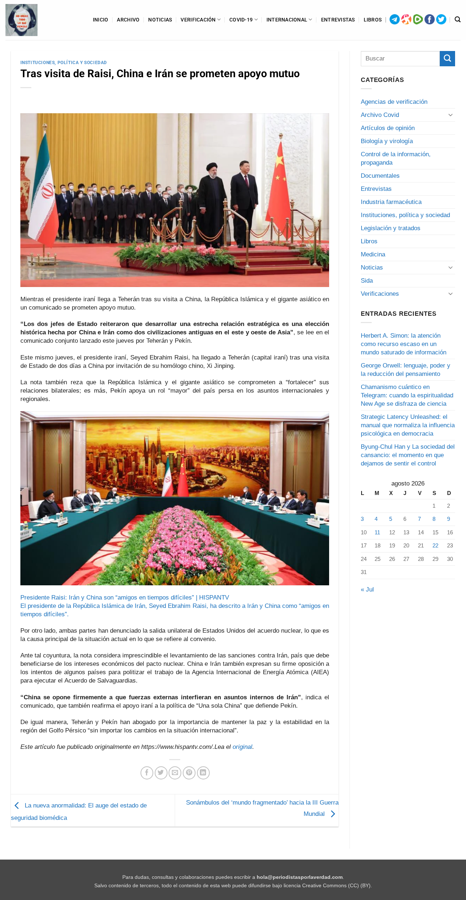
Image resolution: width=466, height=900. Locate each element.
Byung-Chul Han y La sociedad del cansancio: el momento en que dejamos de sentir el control (408, 455)
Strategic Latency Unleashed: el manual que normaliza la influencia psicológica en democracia (408, 425)
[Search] (458, 19)
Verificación (198, 20)
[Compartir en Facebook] (147, 772)
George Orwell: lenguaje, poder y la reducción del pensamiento (405, 369)
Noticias (160, 20)
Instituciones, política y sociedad (63, 62)
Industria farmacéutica (391, 202)
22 (435, 545)
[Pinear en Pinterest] (189, 772)
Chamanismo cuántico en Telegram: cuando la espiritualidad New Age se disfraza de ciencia (407, 395)
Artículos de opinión (388, 128)
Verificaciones (380, 293)
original (242, 746)
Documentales (380, 175)
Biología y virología (387, 141)
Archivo (128, 20)
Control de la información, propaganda (396, 158)
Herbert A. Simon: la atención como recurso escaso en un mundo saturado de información (403, 344)
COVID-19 (241, 20)
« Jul (367, 589)
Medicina (373, 254)
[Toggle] (450, 114)
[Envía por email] (175, 772)
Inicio (100, 20)
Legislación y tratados (390, 228)
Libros (373, 20)
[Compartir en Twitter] (161, 772)
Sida (367, 280)
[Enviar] (447, 58)
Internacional (287, 20)
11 (377, 532)
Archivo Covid (380, 114)
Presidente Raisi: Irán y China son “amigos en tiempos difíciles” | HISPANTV (124, 597)
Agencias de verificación (394, 101)
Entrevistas (338, 20)
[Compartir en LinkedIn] (203, 772)
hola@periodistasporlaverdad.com (300, 877)
